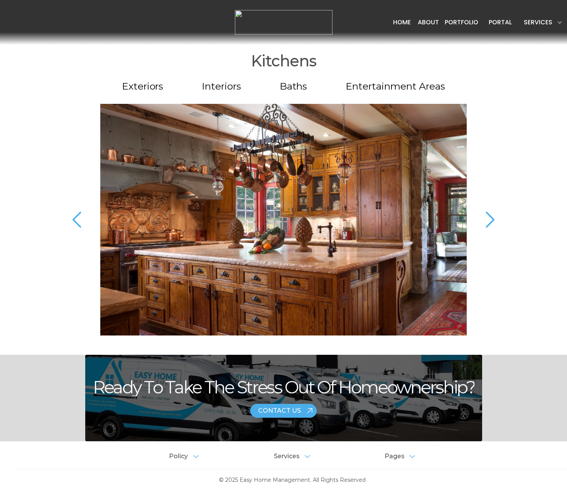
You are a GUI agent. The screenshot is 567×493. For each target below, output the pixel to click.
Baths (293, 86)
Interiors (221, 86)
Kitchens (283, 60)
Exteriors (142, 86)
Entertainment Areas (395, 86)
